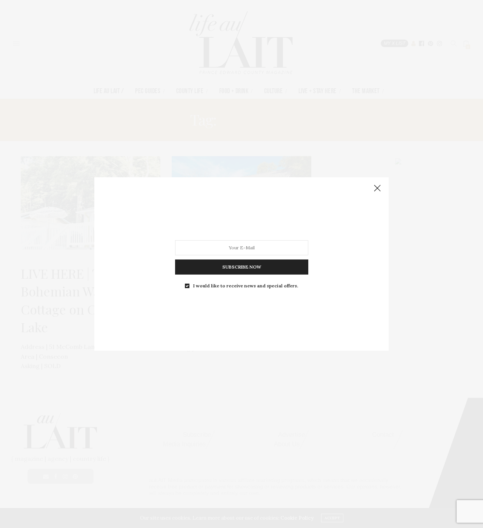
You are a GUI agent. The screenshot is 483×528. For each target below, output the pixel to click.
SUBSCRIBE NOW (241, 267)
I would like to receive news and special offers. (245, 286)
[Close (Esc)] (377, 188)
